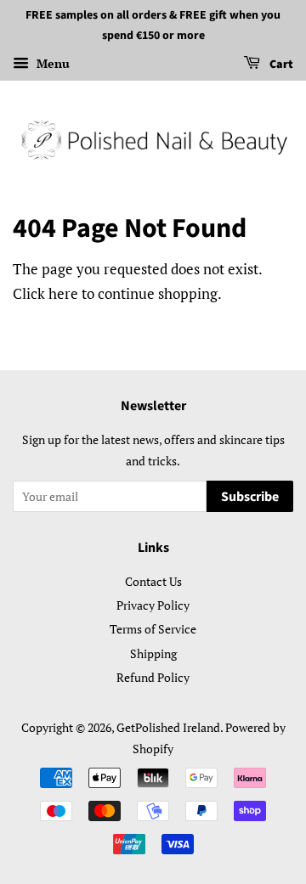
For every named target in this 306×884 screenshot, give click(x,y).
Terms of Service (153, 629)
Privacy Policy (153, 605)
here (63, 293)
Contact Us (153, 581)
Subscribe (250, 496)
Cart (280, 64)
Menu (51, 63)
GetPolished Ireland (168, 727)
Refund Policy (153, 677)
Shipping (153, 653)
